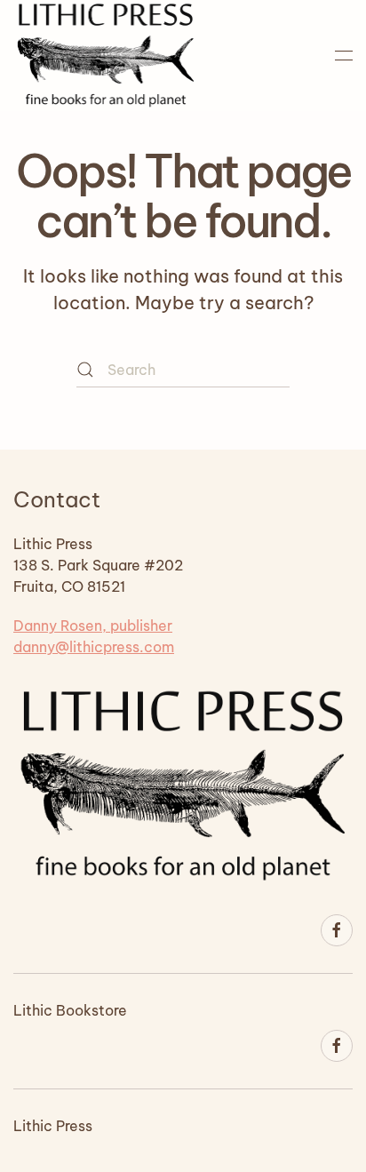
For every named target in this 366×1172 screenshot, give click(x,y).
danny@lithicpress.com (93, 647)
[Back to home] (105, 55)
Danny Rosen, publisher (92, 625)
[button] (344, 55)
